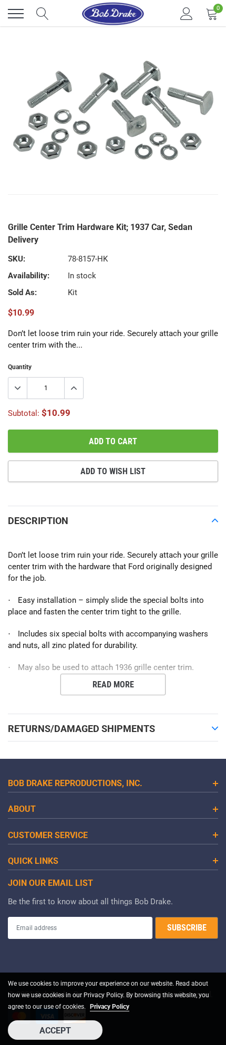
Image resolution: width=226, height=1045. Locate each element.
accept (55, 1031)
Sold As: (22, 292)
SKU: (16, 259)
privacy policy (109, 1006)
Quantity (20, 367)
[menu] (16, 14)
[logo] (113, 14)
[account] (186, 13)
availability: (28, 275)
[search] (42, 14)
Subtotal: (23, 413)
